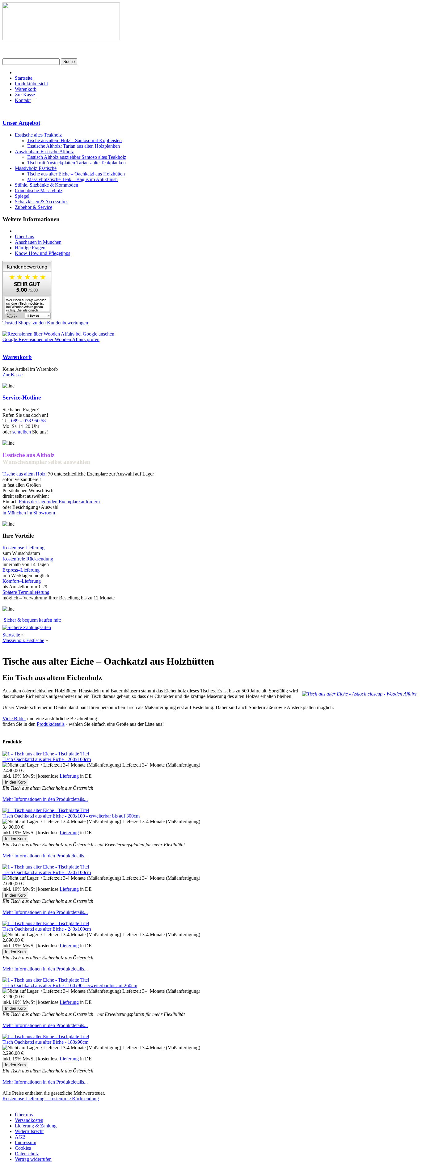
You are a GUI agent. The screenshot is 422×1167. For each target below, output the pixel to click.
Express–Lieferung (21, 570)
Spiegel (22, 196)
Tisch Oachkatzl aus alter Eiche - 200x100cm (46, 759)
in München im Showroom (28, 512)
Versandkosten (29, 1120)
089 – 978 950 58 (28, 420)
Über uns (24, 1114)
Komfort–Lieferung (21, 581)
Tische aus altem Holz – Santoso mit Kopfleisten (74, 140)
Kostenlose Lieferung (23, 547)
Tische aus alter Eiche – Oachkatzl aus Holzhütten (76, 173)
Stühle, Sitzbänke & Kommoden (46, 185)
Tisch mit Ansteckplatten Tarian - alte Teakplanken (76, 162)
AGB (20, 1137)
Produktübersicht (31, 83)
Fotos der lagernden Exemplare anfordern (59, 501)
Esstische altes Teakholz (38, 134)
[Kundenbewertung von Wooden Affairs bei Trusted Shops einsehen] (27, 318)
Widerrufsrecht (29, 1131)
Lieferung (69, 776)
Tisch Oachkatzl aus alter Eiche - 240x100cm (46, 929)
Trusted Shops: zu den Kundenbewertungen (45, 322)
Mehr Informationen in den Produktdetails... (45, 799)
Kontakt (23, 100)
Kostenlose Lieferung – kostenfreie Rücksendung (50, 1098)
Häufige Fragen (30, 247)
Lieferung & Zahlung (36, 1125)
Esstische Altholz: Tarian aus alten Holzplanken (73, 146)
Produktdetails (51, 724)
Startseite (23, 78)
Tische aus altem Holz (23, 473)
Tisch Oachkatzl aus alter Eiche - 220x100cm (46, 872)
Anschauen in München (38, 242)
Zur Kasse (25, 94)
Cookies (23, 1148)
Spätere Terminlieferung (25, 592)
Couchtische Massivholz (38, 190)
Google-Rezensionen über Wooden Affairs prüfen (50, 339)
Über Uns (24, 236)
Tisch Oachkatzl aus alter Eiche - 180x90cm (45, 1042)
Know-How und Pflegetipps (42, 253)
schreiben (21, 431)
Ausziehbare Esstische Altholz (44, 151)
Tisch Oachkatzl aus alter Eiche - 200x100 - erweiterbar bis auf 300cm (71, 815)
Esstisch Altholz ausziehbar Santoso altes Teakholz (76, 157)
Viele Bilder (14, 718)
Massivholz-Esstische (36, 168)
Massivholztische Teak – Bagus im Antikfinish (72, 179)
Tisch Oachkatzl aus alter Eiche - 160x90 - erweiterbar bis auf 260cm (69, 985)
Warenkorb (25, 89)
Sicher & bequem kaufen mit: (32, 620)
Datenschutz (27, 1153)
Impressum (25, 1142)
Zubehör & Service (33, 207)
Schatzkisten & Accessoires (41, 201)
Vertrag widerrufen (33, 1159)
